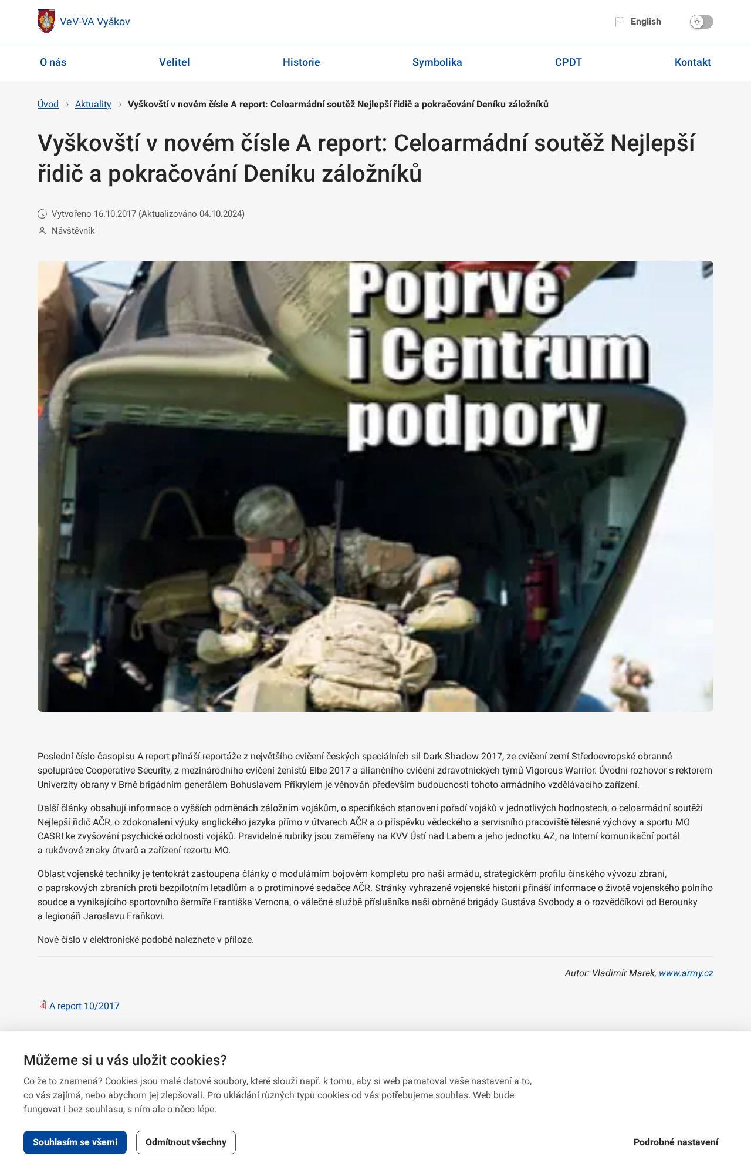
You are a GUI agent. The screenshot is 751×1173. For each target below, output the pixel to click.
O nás (53, 62)
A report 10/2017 (84, 1005)
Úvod (48, 104)
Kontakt (693, 62)
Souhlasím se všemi (75, 1142)
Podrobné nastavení (676, 1142)
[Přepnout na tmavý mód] (701, 22)
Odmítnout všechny (186, 1142)
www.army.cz (686, 973)
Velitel (174, 62)
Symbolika (437, 62)
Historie (301, 62)
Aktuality (93, 104)
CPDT (568, 62)
